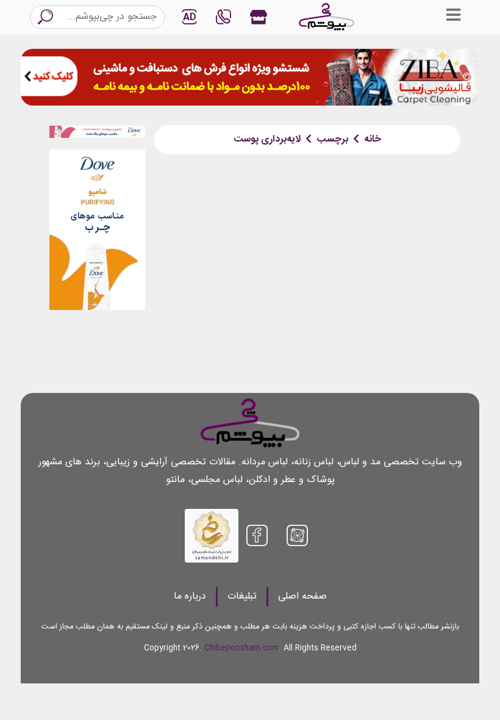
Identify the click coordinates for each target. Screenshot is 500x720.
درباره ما (190, 596)
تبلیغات (242, 596)
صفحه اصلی (302, 596)
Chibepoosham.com (241, 648)
